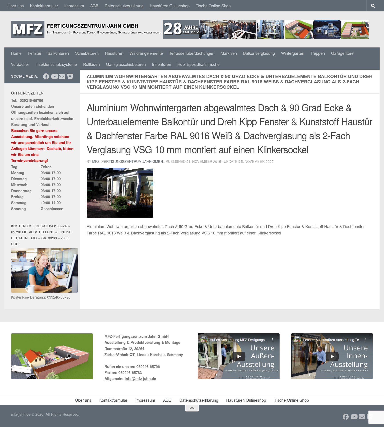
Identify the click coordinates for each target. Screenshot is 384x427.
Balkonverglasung (259, 53)
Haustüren (114, 53)
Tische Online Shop (213, 5)
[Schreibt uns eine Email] (62, 76)
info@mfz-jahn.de (140, 378)
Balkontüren (58, 53)
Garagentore (342, 53)
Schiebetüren (87, 53)
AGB (94, 5)
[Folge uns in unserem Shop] (70, 76)
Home (16, 53)
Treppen (317, 53)
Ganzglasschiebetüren (126, 64)
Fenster (34, 53)
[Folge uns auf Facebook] (46, 76)
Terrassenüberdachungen (191, 53)
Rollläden (91, 64)
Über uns (16, 5)
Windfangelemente (146, 53)
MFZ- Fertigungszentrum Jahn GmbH (127, 161)
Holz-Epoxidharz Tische (198, 64)
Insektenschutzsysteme (56, 64)
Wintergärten (292, 53)
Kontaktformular (44, 5)
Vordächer (20, 64)
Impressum (74, 5)
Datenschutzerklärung (124, 5)
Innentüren (161, 64)
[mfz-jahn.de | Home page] (190, 29)
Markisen (229, 53)
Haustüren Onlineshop (170, 5)
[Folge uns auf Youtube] (54, 76)
